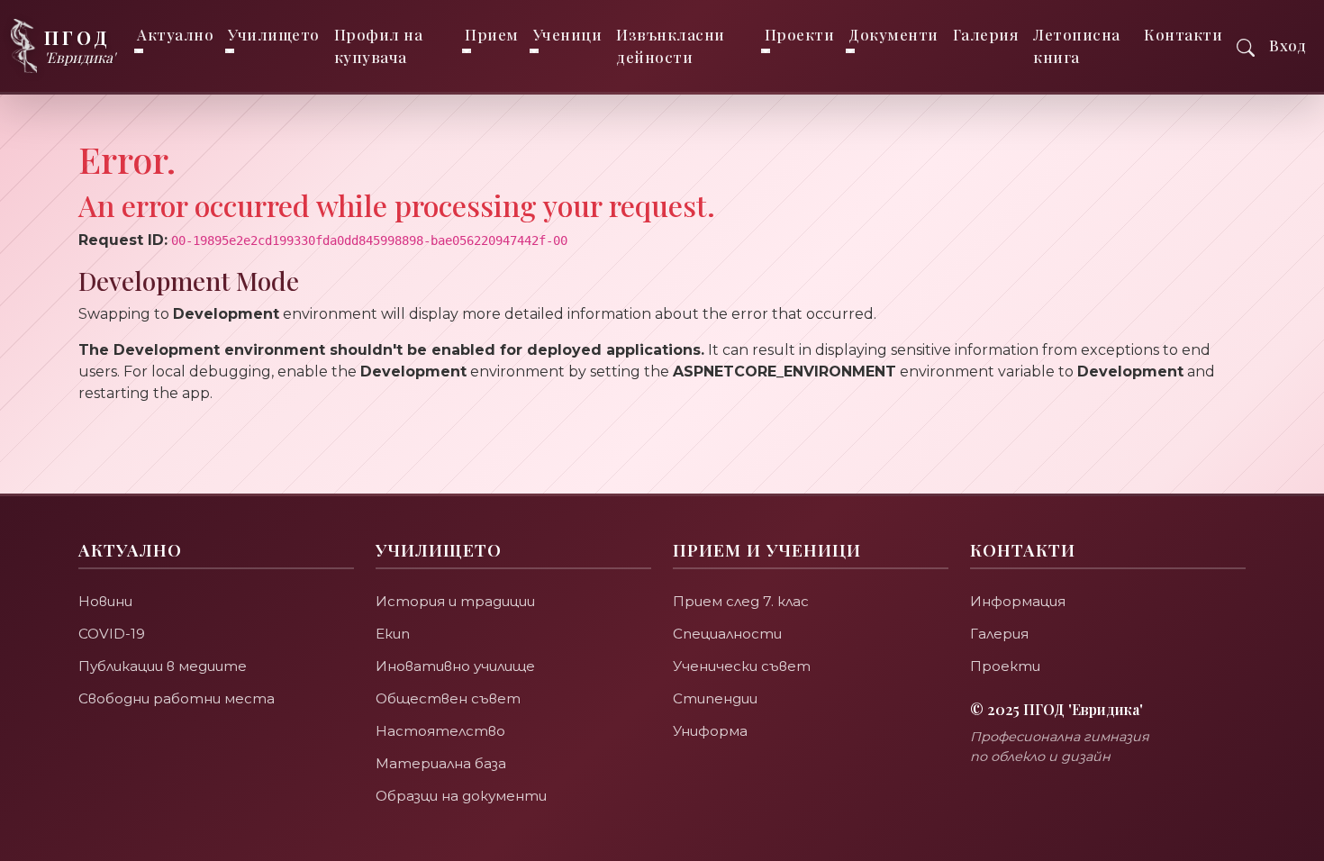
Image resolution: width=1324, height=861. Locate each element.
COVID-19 (111, 633)
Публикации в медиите (162, 666)
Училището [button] (274, 34)
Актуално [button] (175, 34)
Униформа (710, 730)
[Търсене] (1245, 45)
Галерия (986, 34)
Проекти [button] (800, 34)
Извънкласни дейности (670, 45)
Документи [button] (893, 34)
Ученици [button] (568, 34)
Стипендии (715, 698)
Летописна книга (1076, 45)
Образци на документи (461, 795)
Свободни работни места (176, 698)
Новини (105, 601)
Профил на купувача (378, 45)
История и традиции (455, 601)
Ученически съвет (742, 666)
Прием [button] (492, 34)
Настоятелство (440, 730)
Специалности (727, 633)
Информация (1018, 601)
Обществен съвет (448, 698)
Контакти (1183, 34)
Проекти (1005, 666)
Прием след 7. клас (741, 601)
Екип (393, 633)
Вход (1287, 45)
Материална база (441, 763)
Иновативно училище (455, 666)
